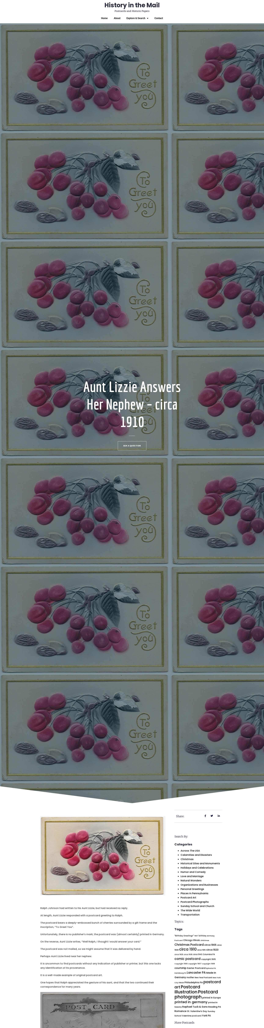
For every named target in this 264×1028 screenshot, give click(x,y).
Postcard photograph (196, 994)
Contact (158, 18)
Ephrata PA (211, 968)
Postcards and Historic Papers (132, 10)
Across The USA (190, 850)
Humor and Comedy (193, 872)
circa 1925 (178, 954)
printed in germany (190, 1002)
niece (181, 982)
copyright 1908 (208, 964)
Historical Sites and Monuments (200, 863)
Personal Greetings (192, 889)
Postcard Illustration (187, 989)
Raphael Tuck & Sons (195, 1006)
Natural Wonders (191, 880)
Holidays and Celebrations (197, 867)
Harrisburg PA (180, 973)
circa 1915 (201, 950)
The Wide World (190, 910)
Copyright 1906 (181, 964)
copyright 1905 (208, 959)
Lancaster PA (196, 973)
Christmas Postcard (189, 945)
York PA (206, 1015)
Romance (180, 1011)
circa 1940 (197, 954)
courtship (180, 968)
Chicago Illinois (191, 940)
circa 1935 (188, 954)
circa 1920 (212, 949)
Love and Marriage (192, 876)
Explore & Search (136, 18)
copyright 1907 (194, 963)
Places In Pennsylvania (194, 893)
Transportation (190, 914)
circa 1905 (210, 945)
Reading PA (214, 1006)
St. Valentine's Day (197, 1011)
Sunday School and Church (197, 906)
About (117, 18)
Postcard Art (188, 897)
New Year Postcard (203, 977)
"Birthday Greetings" (184, 936)
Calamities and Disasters (196, 855)
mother (190, 977)
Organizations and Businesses (199, 885)
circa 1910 (188, 949)
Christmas (187, 859)
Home (104, 18)
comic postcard (187, 959)
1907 (196, 936)
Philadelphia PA (193, 982)
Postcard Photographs (195, 902)
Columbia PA (209, 954)
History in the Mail (132, 5)
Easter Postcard (196, 968)
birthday (203, 936)
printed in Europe (211, 997)
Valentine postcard (191, 1015)
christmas (204, 940)
